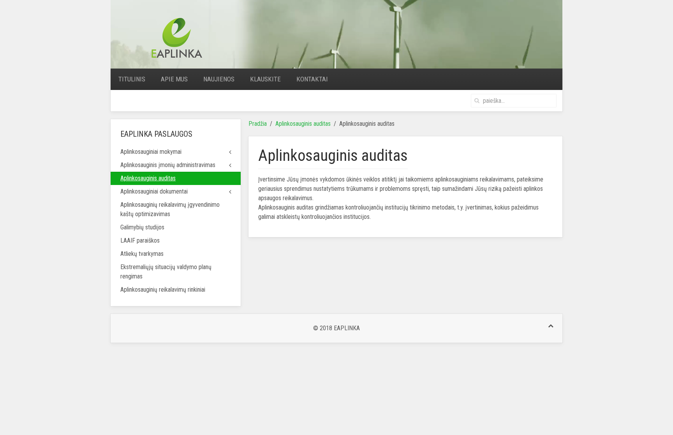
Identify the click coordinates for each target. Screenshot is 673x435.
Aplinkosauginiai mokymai (150, 151)
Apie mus (174, 79)
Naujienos (218, 79)
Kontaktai (312, 79)
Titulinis (131, 79)
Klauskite (265, 79)
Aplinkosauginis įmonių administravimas (167, 165)
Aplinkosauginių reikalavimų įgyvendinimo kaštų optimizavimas (170, 209)
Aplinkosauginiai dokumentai (154, 191)
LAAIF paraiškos (140, 240)
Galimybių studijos (142, 227)
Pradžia (257, 123)
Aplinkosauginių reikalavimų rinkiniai (162, 289)
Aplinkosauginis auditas (303, 123)
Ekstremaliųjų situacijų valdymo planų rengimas (165, 271)
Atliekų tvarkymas (142, 253)
